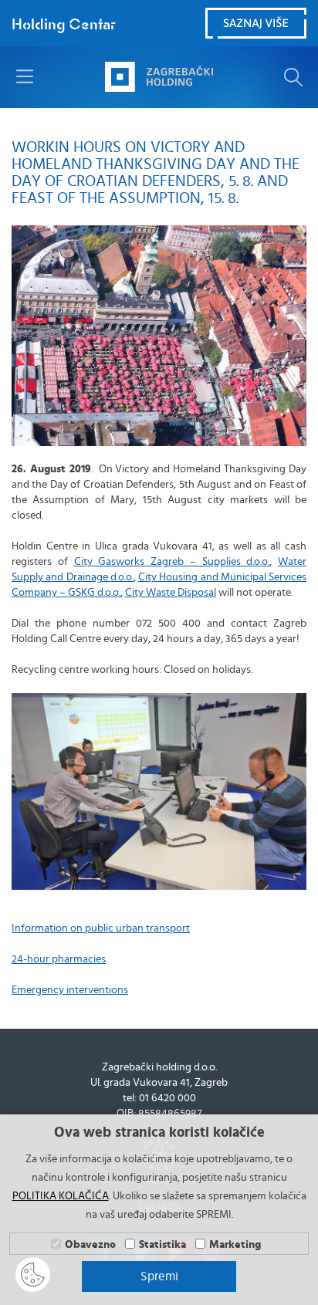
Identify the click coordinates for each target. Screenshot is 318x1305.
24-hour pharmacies (59, 959)
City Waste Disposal (170, 592)
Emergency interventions (70, 990)
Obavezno (90, 1244)
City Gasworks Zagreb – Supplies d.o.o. (172, 561)
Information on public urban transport (101, 928)
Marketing (235, 1244)
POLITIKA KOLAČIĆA (60, 1196)
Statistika (162, 1244)
